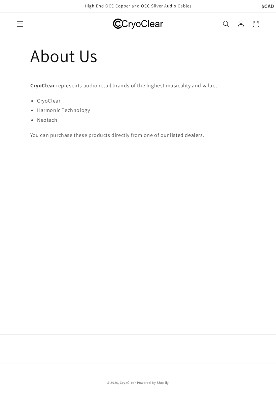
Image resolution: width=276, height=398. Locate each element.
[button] (20, 24)
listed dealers (186, 135)
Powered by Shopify (153, 382)
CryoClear (128, 382)
